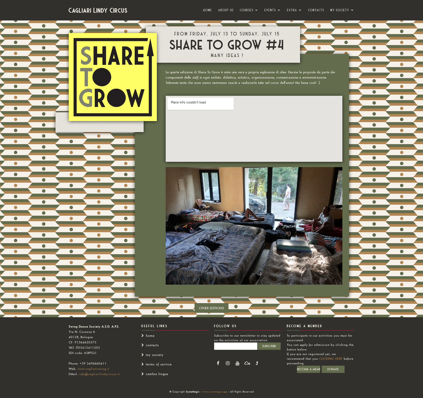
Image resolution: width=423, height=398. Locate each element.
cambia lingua (157, 374)
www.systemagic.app (214, 391)
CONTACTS (316, 10)
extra (292, 10)
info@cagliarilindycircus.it (99, 374)
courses (247, 10)
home (150, 336)
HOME (207, 10)
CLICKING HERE (331, 359)
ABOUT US (226, 10)
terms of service (159, 364)
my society (339, 10)
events (270, 10)
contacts (152, 345)
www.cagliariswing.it (93, 369)
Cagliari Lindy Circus (98, 10)
